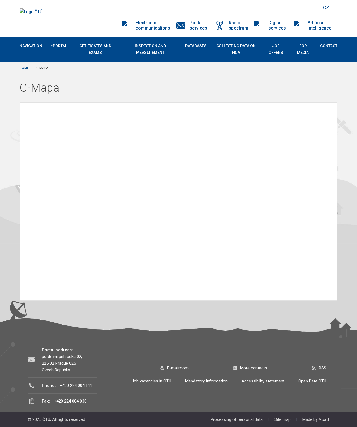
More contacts (253, 367)
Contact (328, 46)
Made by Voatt (315, 419)
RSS (322, 367)
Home (24, 68)
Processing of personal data (237, 419)
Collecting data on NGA (236, 49)
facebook (278, 7)
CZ (326, 7)
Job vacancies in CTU (151, 381)
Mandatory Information (206, 381)
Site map (282, 419)
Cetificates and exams (95, 49)
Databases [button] (196, 46)
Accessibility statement (263, 381)
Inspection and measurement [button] (150, 49)
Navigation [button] (31, 46)
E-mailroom (178, 367)
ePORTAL (58, 46)
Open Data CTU (312, 381)
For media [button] (303, 49)
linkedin (298, 7)
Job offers (276, 49)
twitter (288, 7)
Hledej (312, 7)
